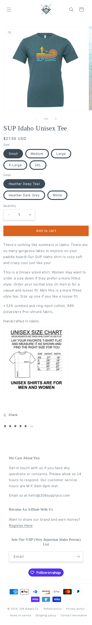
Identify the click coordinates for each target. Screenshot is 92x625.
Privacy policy (75, 608)
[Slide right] (56, 119)
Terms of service (20, 615)
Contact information (74, 615)
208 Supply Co (29, 608)
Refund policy (53, 608)
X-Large (15, 165)
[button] (9, 10)
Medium (37, 153)
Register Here (21, 525)
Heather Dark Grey (24, 195)
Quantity (9, 206)
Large (61, 153)
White (57, 195)
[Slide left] (36, 119)
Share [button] (13, 415)
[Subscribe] (78, 556)
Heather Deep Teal (24, 184)
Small (13, 153)
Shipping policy (46, 615)
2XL (38, 165)
